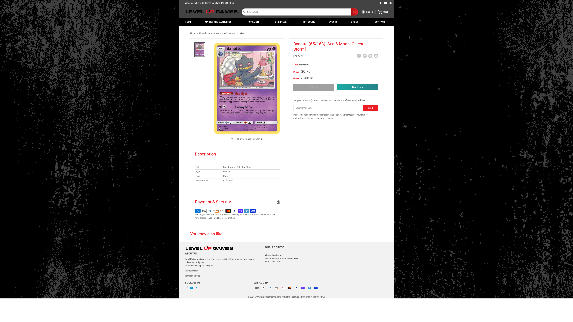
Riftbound (309, 22)
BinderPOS (320, 297)
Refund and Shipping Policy (198, 265)
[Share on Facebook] (359, 56)
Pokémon (254, 22)
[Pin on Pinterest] (365, 56)
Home (188, 22)
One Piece (281, 22)
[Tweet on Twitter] (370, 56)
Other (355, 22)
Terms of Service (193, 276)
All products (204, 33)
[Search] (354, 12)
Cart (385, 12)
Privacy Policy (191, 271)
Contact (380, 22)
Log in (369, 12)
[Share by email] (376, 56)
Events (333, 22)
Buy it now (357, 87)
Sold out (313, 87)
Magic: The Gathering (219, 22)
